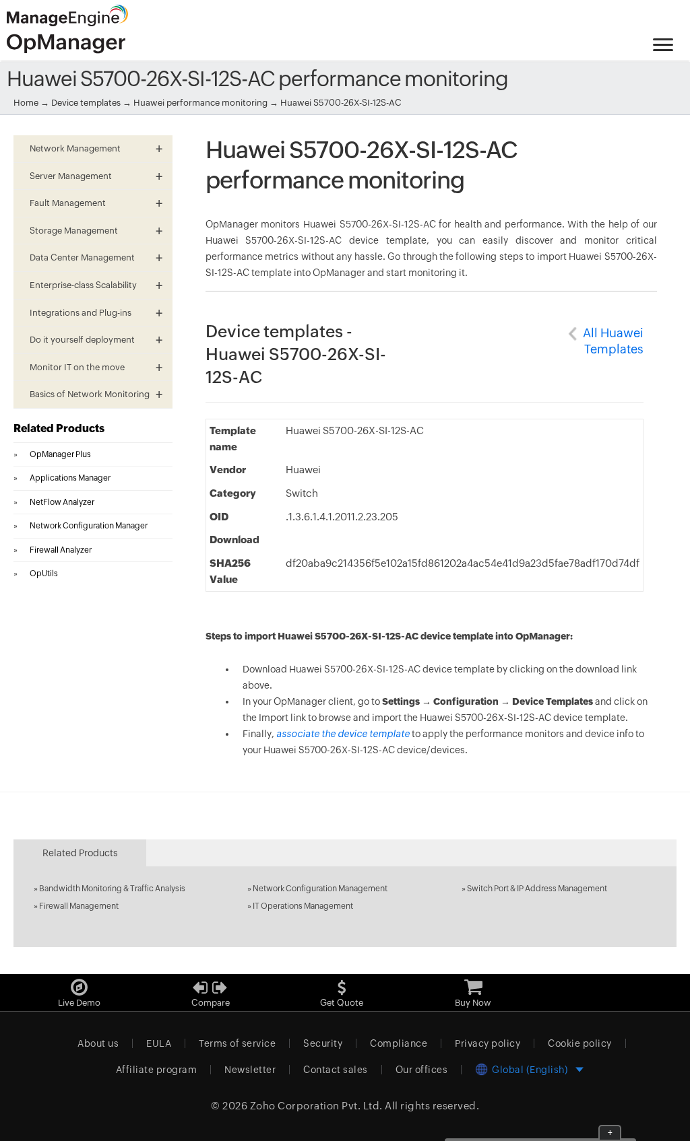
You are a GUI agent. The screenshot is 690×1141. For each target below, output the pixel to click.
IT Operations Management (303, 906)
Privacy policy (487, 1043)
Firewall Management (79, 906)
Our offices (422, 1069)
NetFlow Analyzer (62, 502)
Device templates (86, 103)
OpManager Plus (60, 454)
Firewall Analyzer (61, 550)
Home (25, 103)
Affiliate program (156, 1069)
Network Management (75, 148)
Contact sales (335, 1069)
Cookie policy (580, 1043)
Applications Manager (70, 478)
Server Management (71, 176)
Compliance (398, 1043)
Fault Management (68, 203)
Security (322, 1043)
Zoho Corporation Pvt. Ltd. (316, 1105)
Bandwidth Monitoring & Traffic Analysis (112, 888)
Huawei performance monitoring (201, 103)
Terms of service (237, 1043)
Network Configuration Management (320, 888)
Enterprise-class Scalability (83, 285)
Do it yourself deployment (82, 340)
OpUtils (44, 573)
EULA (158, 1043)
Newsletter (250, 1069)
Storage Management (74, 231)
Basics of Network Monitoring (90, 394)
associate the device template (343, 733)
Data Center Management (82, 257)
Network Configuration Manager (89, 525)
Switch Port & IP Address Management (537, 888)
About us (98, 1043)
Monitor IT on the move (77, 367)
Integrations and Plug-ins (80, 313)
